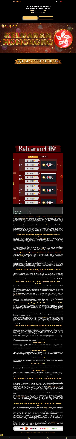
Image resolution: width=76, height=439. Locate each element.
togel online (44, 317)
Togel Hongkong (49, 224)
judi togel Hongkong (42, 238)
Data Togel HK (26, 380)
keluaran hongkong (55, 422)
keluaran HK (24, 218)
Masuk (30, 18)
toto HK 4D (22, 328)
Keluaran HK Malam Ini (21, 396)
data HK (43, 248)
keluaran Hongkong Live (18, 294)
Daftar (46, 18)
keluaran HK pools (47, 407)
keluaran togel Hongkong (36, 261)
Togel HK (22, 255)
